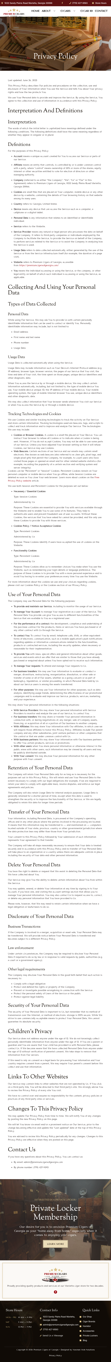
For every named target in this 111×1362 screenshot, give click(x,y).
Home (35, 10)
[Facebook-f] (62, 3)
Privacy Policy (55, 1355)
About (46, 10)
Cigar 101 (87, 10)
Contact (101, 10)
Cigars (66, 10)
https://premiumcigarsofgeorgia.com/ (39, 265)
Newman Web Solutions (84, 1350)
